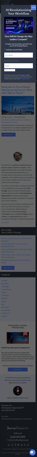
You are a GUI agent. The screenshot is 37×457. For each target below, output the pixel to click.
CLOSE (33, 7)
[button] (32, 452)
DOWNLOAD (9, 70)
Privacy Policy (24, 78)
